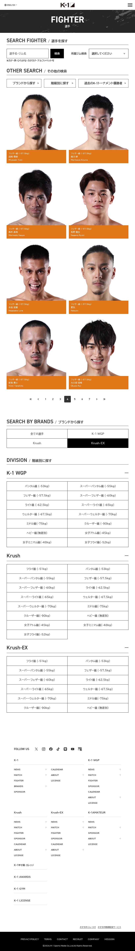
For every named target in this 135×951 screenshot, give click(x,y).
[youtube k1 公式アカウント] (73, 749)
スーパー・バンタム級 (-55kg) (98, 486)
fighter (19, 781)
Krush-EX (17, 647)
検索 (57, 53)
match (18, 775)
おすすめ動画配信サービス (109, 927)
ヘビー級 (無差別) (98, 615)
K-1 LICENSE (22, 900)
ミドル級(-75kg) (37, 523)
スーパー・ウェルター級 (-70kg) (98, 514)
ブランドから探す (24, 83)
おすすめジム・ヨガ (88, 927)
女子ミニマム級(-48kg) (37, 542)
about (55, 775)
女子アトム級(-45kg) (98, 533)
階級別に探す (60, 83)
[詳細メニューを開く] (130, 5)
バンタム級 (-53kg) (37, 486)
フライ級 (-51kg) (37, 569)
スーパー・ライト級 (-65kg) (97, 505)
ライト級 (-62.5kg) (37, 505)
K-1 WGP (98, 433)
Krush (37, 443)
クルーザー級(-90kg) (37, 615)
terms (48, 939)
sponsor (19, 792)
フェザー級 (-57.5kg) (37, 495)
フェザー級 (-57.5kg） (98, 578)
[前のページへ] (30, 399)
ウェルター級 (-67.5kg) (37, 514)
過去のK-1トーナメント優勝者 (103, 83)
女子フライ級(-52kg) (98, 542)
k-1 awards (22, 877)
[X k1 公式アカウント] (36, 749)
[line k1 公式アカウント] (65, 749)
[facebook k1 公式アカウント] (51, 749)
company (93, 939)
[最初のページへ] (38, 399)
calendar (57, 769)
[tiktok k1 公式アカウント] (58, 749)
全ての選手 (37, 433)
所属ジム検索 (79, 53)
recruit (78, 939)
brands (18, 786)
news (17, 769)
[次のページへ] (97, 399)
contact (62, 939)
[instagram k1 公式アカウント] (44, 749)
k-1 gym (19, 889)
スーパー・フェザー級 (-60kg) (98, 495)
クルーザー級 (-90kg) (98, 523)
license (55, 781)
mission (109, 939)
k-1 (24, 865)
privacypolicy (30, 939)
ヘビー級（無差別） (37, 533)
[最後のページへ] (104, 399)
